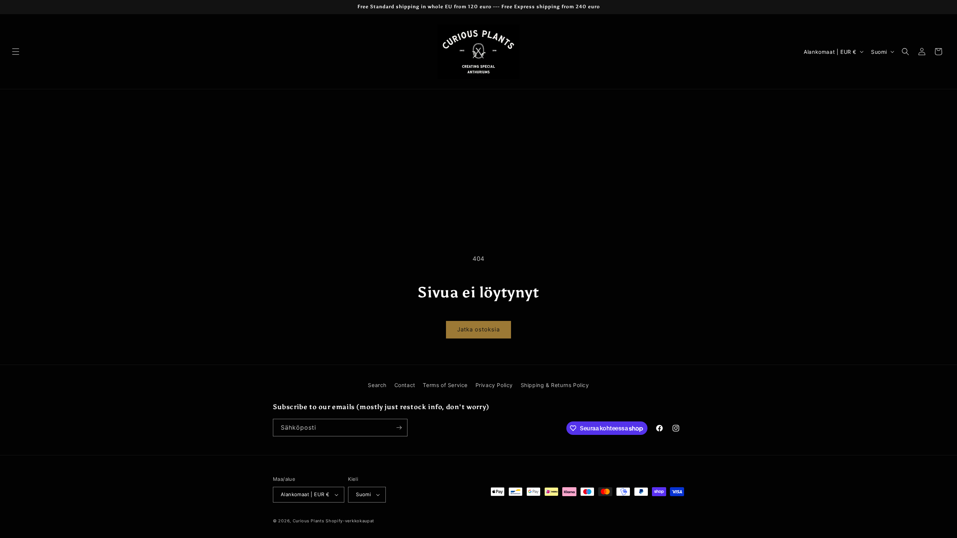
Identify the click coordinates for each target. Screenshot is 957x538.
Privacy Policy (494, 385)
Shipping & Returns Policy (555, 385)
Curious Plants (308, 520)
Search (377, 385)
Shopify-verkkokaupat (350, 520)
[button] (15, 51)
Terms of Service (445, 385)
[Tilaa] (399, 427)
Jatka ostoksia (478, 329)
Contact (404, 385)
